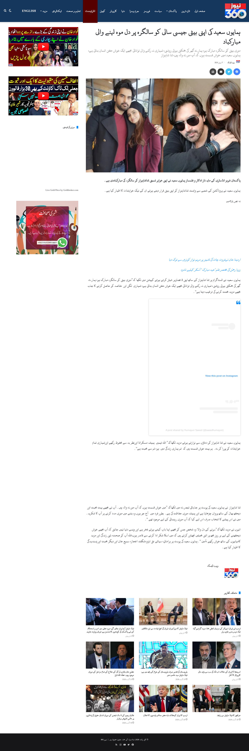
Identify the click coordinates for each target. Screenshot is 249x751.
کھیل (102, 11)
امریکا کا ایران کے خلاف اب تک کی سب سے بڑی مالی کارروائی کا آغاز (219, 673)
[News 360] (235, 11)
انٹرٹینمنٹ (90, 11)
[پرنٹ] (213, 71)
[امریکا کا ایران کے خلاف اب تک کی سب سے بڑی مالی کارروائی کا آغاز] (216, 655)
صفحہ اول (200, 11)
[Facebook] (236, 71)
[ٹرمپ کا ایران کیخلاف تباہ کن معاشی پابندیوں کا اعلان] (163, 698)
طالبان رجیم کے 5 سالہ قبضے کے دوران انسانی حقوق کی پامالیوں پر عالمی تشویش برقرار (110, 717)
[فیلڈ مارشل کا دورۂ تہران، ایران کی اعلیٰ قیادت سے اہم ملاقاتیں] (163, 611)
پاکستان (173, 11)
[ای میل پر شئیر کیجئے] (220, 71)
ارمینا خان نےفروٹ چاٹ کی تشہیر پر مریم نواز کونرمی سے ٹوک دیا (205, 259)
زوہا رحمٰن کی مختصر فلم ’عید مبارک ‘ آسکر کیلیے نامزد (211, 270)
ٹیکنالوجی (57, 11)
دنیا (123, 11)
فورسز (147, 11)
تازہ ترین (185, 11)
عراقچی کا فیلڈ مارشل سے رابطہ (229, 715)
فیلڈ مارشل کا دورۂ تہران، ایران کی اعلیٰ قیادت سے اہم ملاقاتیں (164, 628)
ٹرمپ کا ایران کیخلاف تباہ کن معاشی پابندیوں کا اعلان (165, 715)
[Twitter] (228, 71)
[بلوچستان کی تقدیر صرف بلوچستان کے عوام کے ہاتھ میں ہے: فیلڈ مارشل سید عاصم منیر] (163, 655)
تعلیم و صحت (73, 11)
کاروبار (113, 11)
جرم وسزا (134, 11)
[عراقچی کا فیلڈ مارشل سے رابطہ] (216, 698)
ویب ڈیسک (231, 62)
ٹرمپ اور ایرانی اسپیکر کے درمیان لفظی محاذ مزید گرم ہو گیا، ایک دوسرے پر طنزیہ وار (217, 630)
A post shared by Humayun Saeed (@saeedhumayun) (195, 430)
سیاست (158, 11)
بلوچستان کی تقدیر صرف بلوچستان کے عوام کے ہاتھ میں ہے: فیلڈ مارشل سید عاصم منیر (164, 673)
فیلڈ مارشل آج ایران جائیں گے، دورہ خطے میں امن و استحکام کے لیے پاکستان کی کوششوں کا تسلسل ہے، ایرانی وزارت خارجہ (110, 630)
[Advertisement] (163, 231)
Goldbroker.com (70, 190)
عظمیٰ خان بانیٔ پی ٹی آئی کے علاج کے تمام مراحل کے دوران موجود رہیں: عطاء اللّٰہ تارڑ (111, 673)
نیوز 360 (104, 739)
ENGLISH (29, 11)
